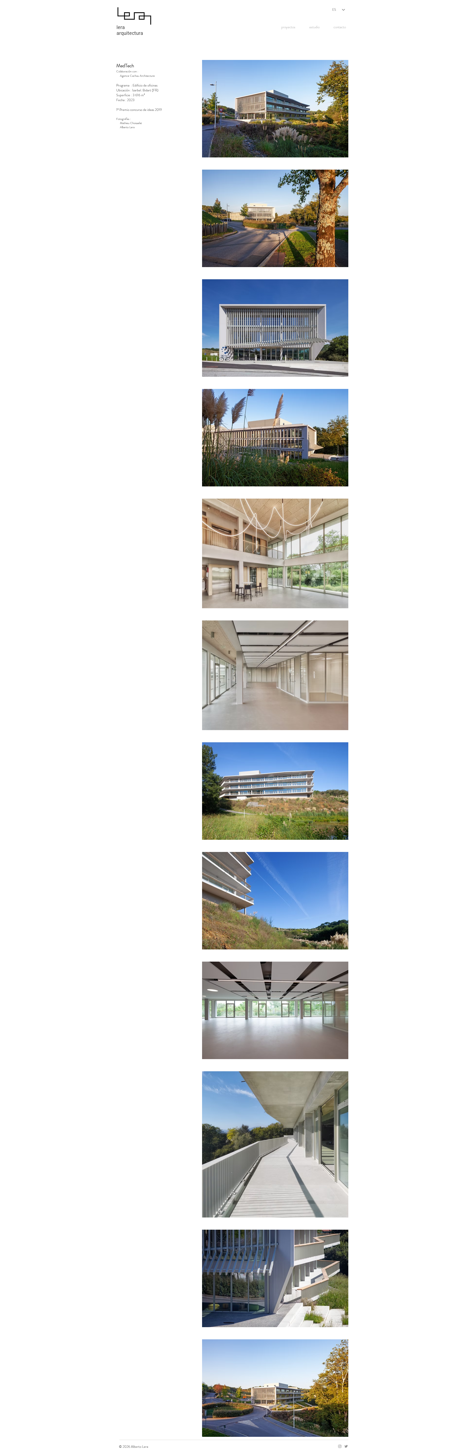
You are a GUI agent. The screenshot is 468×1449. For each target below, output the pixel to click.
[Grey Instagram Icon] (340, 1446)
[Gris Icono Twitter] (346, 1446)
